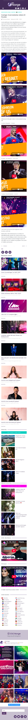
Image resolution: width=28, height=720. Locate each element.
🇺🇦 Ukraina (18, 625)
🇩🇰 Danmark (5, 608)
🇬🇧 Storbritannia (20, 615)
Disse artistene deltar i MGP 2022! (11, 293)
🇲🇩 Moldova (18, 601)
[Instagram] (20, 8)
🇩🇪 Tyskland (18, 622)
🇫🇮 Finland (5, 611)
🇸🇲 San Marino (19, 611)
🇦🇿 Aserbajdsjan (6, 601)
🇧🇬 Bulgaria (5, 606)
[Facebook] (16, 8)
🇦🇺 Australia (5, 603)
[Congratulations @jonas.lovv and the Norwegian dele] (21, 696)
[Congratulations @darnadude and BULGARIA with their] (21, 667)
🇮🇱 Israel (4, 616)
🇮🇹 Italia (4, 618)
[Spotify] (23, 8)
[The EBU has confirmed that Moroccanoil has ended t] (7, 653)
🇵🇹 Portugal (18, 608)
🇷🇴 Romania (18, 610)
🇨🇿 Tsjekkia (18, 620)
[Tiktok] (25, 8)
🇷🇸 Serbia (18, 613)
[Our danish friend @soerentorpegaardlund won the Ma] (21, 681)
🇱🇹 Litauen (5, 625)
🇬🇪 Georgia (5, 613)
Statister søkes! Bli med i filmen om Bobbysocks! (11, 336)
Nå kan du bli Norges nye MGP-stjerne (21, 526)
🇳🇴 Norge (18, 605)
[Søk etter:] (13, 710)
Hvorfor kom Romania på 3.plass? (11, 422)
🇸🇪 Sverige (19, 12)
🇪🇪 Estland (5, 610)
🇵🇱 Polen (17, 606)
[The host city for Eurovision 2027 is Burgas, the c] (21, 653)
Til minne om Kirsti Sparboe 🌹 (20, 502)
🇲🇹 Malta (18, 600)
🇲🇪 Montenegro (19, 603)
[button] (3, 8)
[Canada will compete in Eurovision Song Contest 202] (7, 667)
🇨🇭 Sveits (17, 616)
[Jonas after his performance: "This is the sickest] (7, 681)
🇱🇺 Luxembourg (19, 598)
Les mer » (3, 276)
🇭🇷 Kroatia (5, 620)
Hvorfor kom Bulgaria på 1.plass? (10, 380)
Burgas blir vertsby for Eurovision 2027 (20, 436)
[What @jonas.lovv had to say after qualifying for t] (7, 696)
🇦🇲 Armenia (5, 600)
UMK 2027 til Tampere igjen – (9, 314)
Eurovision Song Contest (8, 12)
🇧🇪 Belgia (4, 605)
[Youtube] (18, 8)
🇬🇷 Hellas (4, 615)
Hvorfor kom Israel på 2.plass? (10, 401)
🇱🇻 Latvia (4, 623)
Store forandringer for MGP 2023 (10, 272)
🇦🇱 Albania (4, 598)
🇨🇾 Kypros (5, 622)
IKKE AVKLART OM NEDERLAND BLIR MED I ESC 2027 (14, 358)
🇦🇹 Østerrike (18, 623)
